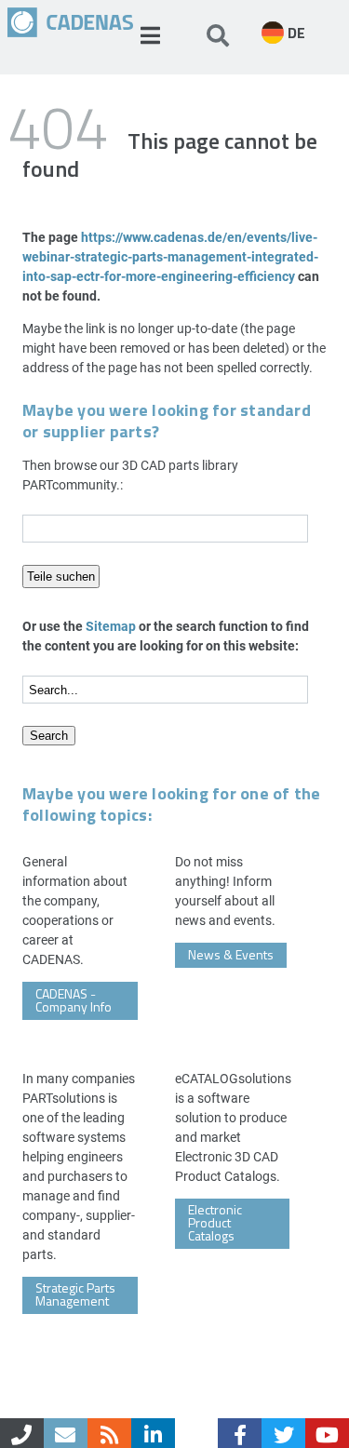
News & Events (231, 954)
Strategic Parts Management (75, 1294)
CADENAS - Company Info (73, 1000)
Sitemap (111, 626)
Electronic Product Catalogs (215, 1222)
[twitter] (283, 1433)
